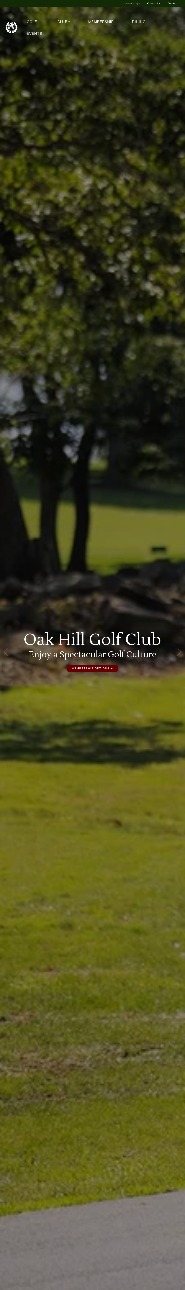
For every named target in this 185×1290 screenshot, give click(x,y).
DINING (139, 21)
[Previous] (7, 651)
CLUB (62, 21)
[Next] (178, 651)
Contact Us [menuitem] (153, 3)
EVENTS (34, 33)
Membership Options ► (126, 668)
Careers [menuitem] (172, 3)
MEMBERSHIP (101, 21)
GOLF (32, 21)
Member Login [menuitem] (132, 3)
